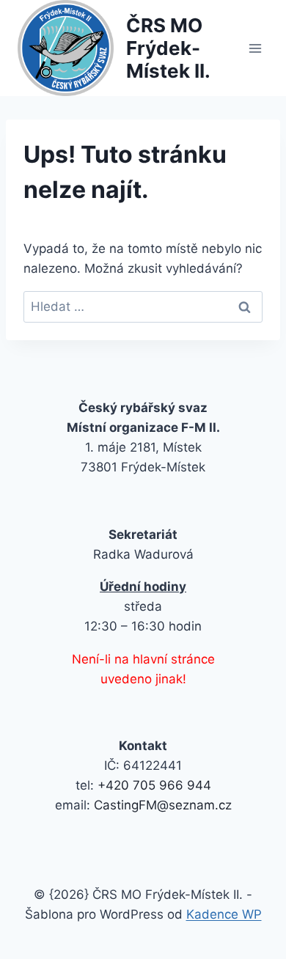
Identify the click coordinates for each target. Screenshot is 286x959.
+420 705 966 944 (154, 785)
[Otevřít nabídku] (254, 48)
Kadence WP (224, 914)
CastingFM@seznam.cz (163, 805)
